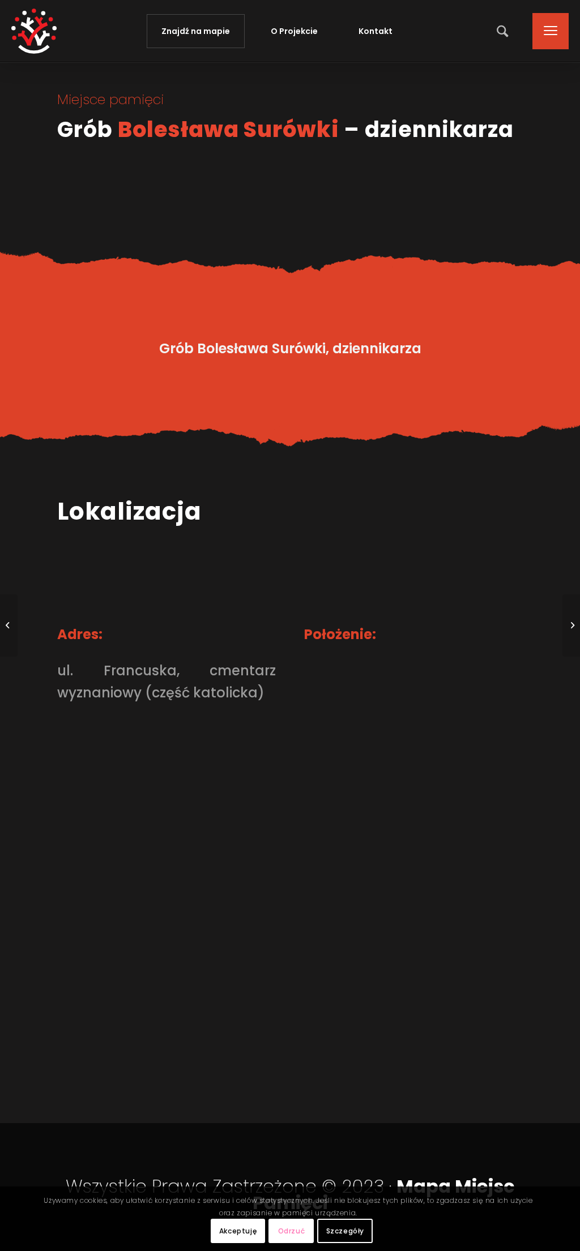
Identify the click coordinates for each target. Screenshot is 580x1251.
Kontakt (376, 31)
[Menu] (547, 31)
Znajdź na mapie (195, 31)
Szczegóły (345, 1231)
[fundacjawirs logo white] (34, 31)
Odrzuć (291, 1231)
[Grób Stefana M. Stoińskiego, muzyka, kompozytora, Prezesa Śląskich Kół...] (9, 625)
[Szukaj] (503, 31)
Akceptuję (238, 1231)
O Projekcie (294, 31)
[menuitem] (503, 31)
